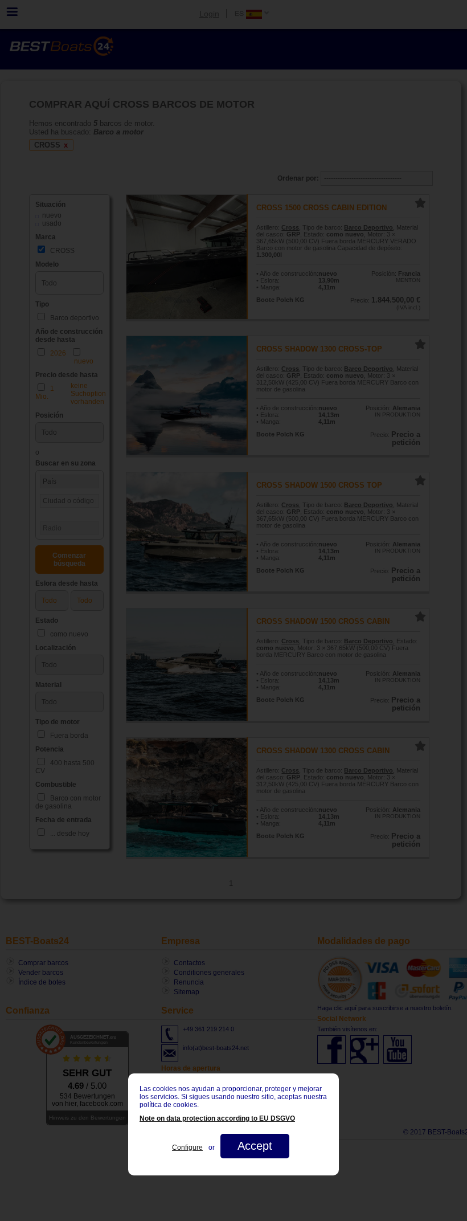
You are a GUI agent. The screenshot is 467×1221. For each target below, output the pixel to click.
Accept (254, 1146)
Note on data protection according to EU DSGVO (217, 1118)
